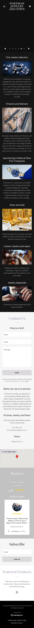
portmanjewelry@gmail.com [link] (17, 430)
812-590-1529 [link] (17, 427)
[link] (17, 9)
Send (17, 373)
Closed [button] (18, 441)
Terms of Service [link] (20, 381)
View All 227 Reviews (17, 496)
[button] (9, 48)
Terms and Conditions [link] (17, 620)
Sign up (17, 559)
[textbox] (17, 334)
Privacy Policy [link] (9, 381)
